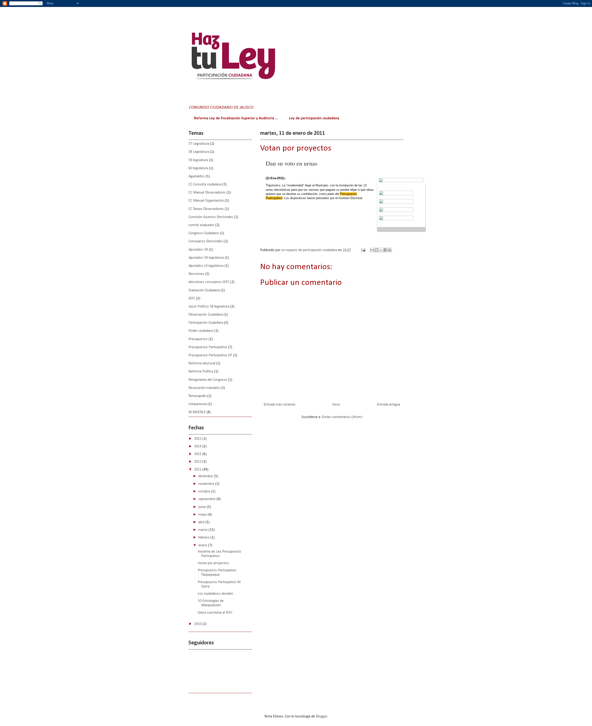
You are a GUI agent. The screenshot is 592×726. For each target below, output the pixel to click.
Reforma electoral (201, 363)
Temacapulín (197, 396)
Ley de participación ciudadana (314, 118)
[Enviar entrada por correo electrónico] (362, 250)
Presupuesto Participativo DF (210, 355)
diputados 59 (198, 250)
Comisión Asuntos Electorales (210, 217)
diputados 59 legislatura (206, 258)
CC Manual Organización (206, 201)
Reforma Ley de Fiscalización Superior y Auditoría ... (236, 118)
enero (203, 545)
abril (201, 522)
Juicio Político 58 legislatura (208, 306)
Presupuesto (198, 339)
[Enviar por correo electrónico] (372, 250)
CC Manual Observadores (207, 192)
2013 (198, 454)
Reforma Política (200, 371)
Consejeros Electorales (205, 241)
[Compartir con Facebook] (385, 250)
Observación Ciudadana (205, 315)
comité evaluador (201, 225)
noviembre (206, 484)
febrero (204, 537)
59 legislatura (198, 160)
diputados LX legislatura (206, 266)
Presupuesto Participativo (207, 347)
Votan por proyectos (213, 563)
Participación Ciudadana (205, 323)
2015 (198, 439)
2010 (198, 624)
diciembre (206, 476)
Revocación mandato (204, 388)
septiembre (207, 499)
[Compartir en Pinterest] (389, 250)
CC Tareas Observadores (206, 209)
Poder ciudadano (200, 331)
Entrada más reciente (279, 404)
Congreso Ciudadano (203, 233)
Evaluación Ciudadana (204, 290)
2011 (198, 469)
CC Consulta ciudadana (205, 184)
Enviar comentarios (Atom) (342, 417)
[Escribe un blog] (376, 250)
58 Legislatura (198, 152)
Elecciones (196, 274)
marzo (203, 530)
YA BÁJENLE (197, 412)
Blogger (321, 716)
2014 (198, 446)
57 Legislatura (198, 144)
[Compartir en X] (381, 250)
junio (202, 507)
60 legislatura (198, 168)
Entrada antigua (388, 404)
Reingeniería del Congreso (207, 380)
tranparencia (197, 404)
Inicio (336, 404)
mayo (203, 515)
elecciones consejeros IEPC (208, 282)
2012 (198, 462)
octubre (204, 491)
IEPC (191, 298)
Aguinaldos (196, 176)
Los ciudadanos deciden (215, 594)
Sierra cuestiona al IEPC (215, 613)
